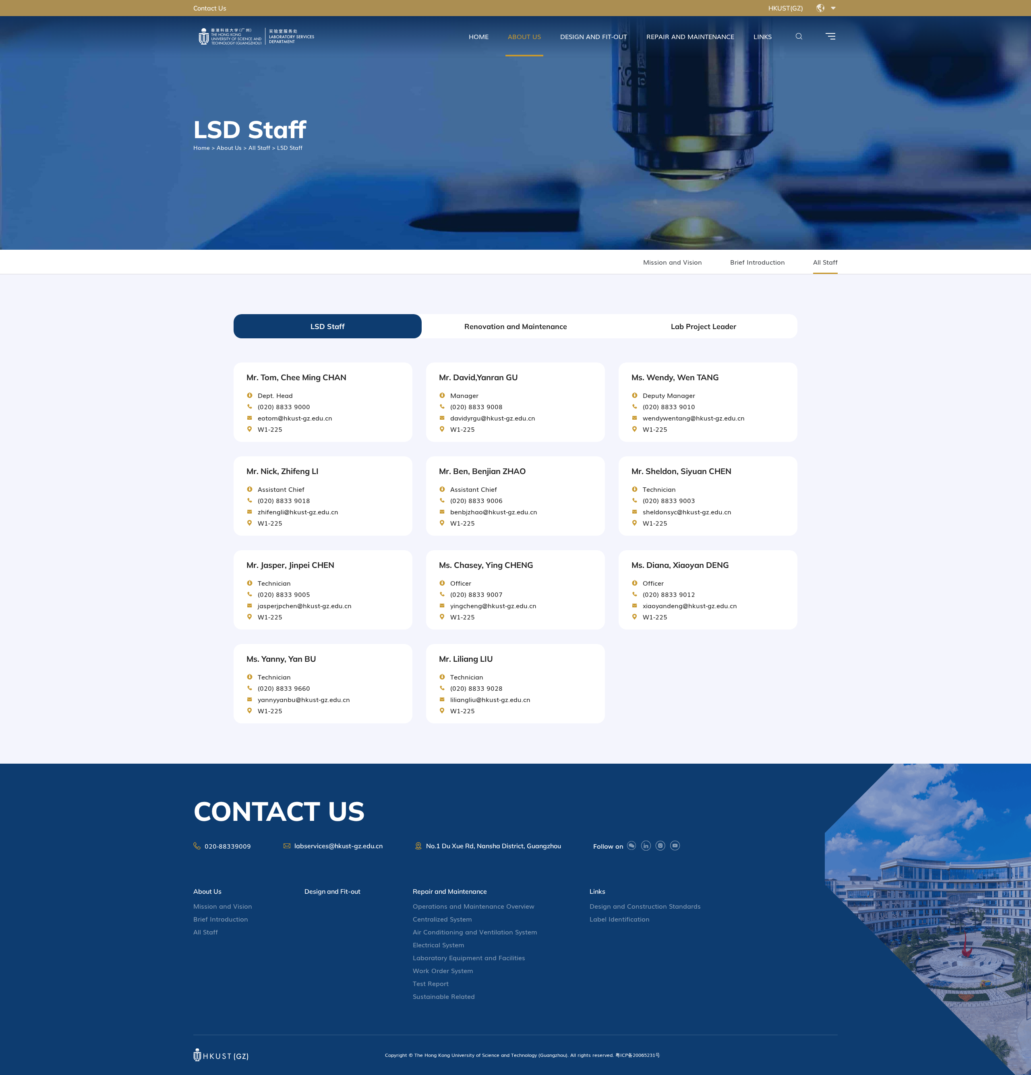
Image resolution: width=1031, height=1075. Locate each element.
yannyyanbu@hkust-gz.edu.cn (304, 699)
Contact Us (209, 8)
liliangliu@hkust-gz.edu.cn (490, 699)
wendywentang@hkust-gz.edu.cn (694, 417)
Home (479, 36)
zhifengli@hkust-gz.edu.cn (298, 511)
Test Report (431, 983)
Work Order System (443, 970)
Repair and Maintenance (690, 36)
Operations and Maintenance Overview (473, 906)
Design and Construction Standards (645, 906)
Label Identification (620, 919)
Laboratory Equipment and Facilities (469, 957)
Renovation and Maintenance (515, 326)
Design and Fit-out (593, 36)
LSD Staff (328, 326)
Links (763, 36)
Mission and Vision (672, 262)
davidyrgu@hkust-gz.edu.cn (492, 417)
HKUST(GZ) (785, 8)
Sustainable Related (444, 996)
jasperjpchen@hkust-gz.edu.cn (305, 605)
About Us (524, 36)
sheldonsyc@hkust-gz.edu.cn (687, 511)
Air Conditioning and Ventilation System (475, 931)
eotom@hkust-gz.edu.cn (295, 417)
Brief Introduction (757, 262)
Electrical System (438, 944)
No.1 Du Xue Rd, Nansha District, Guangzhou (493, 846)
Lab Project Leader (703, 326)
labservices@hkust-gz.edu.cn (338, 846)
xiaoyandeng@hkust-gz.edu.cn (690, 605)
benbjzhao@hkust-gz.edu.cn (493, 511)
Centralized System (442, 919)
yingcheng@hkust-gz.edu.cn (493, 605)
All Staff (259, 147)
